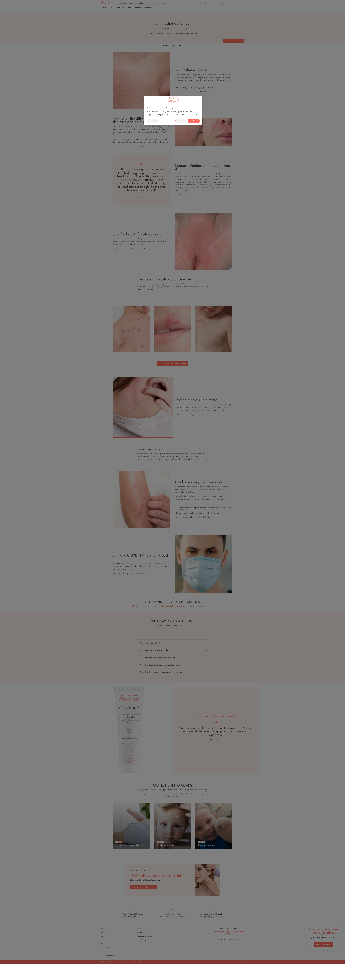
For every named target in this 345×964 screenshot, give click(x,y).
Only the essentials (180, 120)
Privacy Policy (163, 115)
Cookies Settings (153, 120)
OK (193, 120)
